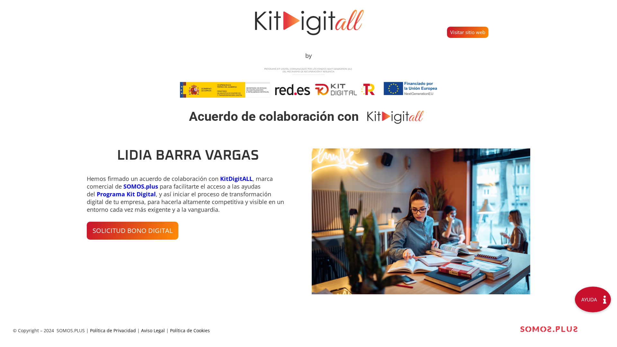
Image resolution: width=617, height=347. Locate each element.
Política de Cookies (190, 330)
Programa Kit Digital (126, 194)
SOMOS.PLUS (71, 330)
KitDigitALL (236, 178)
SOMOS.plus (140, 186)
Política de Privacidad (113, 330)
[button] (132, 231)
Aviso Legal (153, 330)
